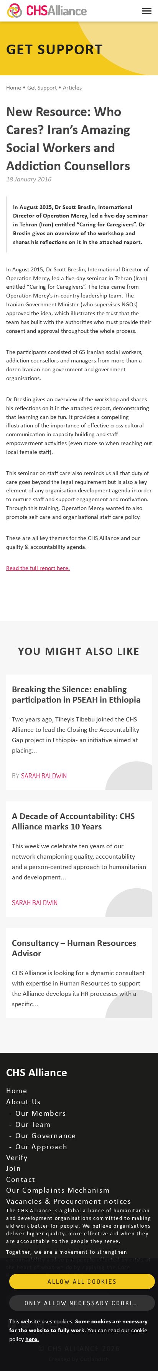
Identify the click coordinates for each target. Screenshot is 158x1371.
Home (13, 87)
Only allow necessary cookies (83, 1303)
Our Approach (41, 1146)
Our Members (40, 1113)
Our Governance (45, 1135)
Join (13, 1168)
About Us (23, 1101)
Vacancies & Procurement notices (69, 1201)
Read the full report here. (38, 567)
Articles (72, 87)
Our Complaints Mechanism (58, 1190)
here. (32, 1338)
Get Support (42, 87)
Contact (20, 1179)
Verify (17, 1157)
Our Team (33, 1124)
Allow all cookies (82, 1281)
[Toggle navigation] (147, 10)
